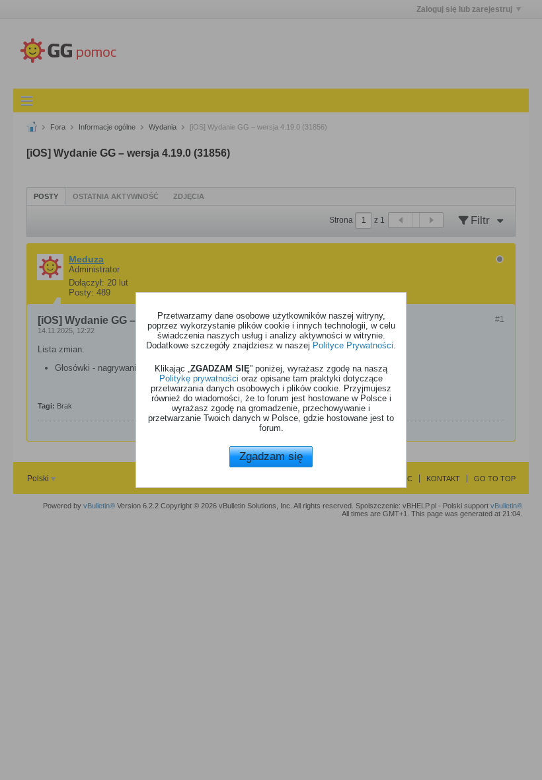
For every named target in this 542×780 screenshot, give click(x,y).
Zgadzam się (271, 456)
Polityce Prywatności (353, 345)
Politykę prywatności (199, 378)
